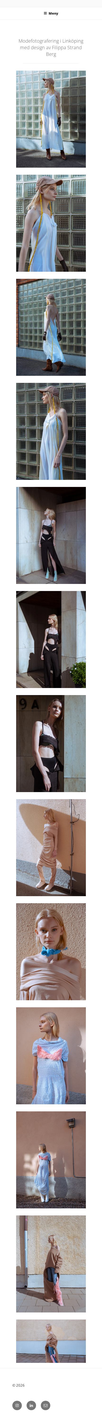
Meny (53, 13)
